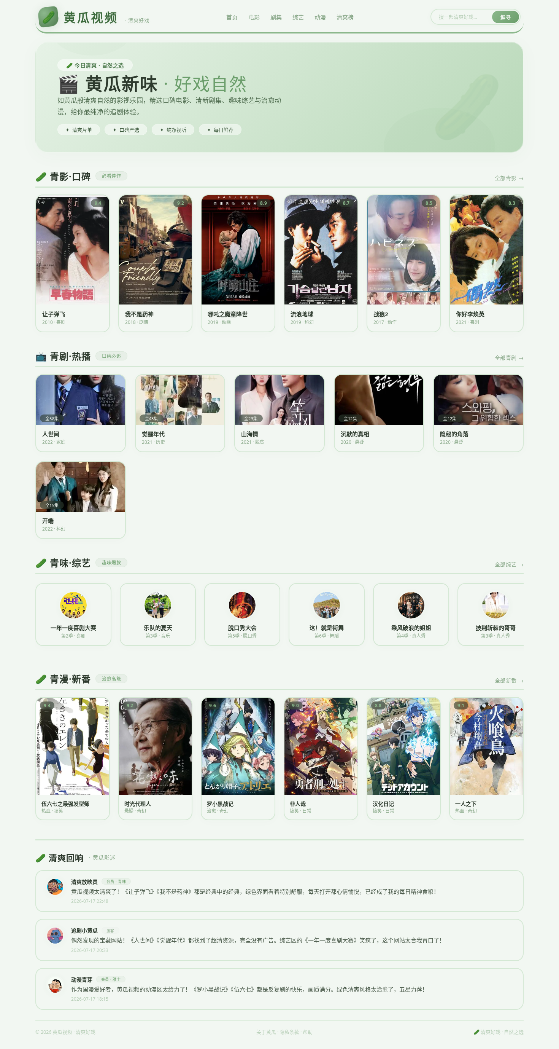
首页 (232, 17)
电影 (254, 17)
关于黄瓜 (266, 1031)
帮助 (308, 1031)
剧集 (276, 17)
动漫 (320, 17)
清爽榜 (345, 17)
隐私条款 (289, 1031)
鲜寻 (505, 17)
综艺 (298, 17)
